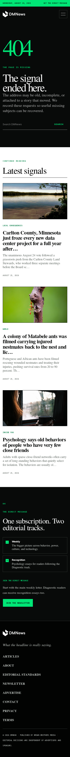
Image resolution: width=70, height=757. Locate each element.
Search (58, 124)
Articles (11, 656)
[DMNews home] (14, 14)
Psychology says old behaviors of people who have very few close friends (34, 445)
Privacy (10, 711)
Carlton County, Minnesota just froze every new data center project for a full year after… (32, 240)
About (8, 665)
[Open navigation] (63, 14)
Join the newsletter (18, 603)
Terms (8, 720)
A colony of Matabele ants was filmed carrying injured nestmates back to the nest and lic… (35, 344)
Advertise (12, 692)
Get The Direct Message (55, 3)
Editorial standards (22, 674)
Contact (10, 701)
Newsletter (14, 683)
